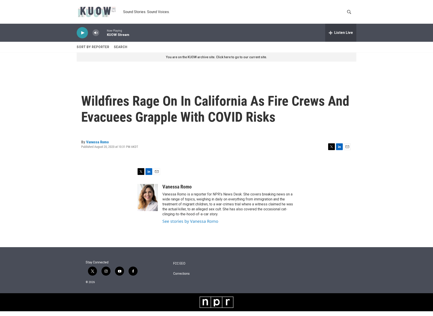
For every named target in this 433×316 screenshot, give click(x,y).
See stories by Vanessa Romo (190, 221)
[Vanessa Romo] (148, 197)
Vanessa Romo (97, 142)
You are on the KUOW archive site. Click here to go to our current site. (216, 57)
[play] (82, 32)
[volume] (96, 33)
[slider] (103, 32)
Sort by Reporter (93, 47)
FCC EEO (179, 263)
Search (120, 47)
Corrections (181, 273)
